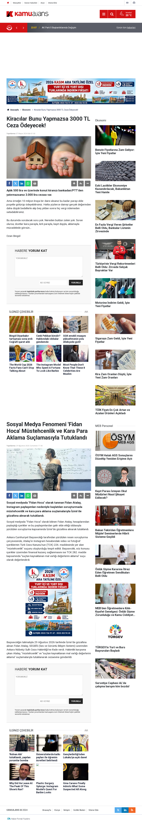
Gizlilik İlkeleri (79, 810)
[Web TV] (127, 2)
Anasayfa (14, 110)
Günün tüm (125, 27)
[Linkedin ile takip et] (125, 810)
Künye (57, 810)
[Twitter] (15, 183)
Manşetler (17, 3)
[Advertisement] (71, 53)
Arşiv (43, 3)
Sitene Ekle (52, 3)
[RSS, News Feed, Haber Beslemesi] (132, 810)
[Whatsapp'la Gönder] (28, 183)
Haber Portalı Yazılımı (20, 819)
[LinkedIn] (22, 183)
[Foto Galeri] (133, 2)
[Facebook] (9, 183)
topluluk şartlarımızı (36, 291)
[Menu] (103, 14)
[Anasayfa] (8, 3)
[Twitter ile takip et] (118, 810)
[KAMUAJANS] (27, 14)
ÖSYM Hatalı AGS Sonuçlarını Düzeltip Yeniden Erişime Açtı (70, 27)
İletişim (67, 810)
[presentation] (16, 27)
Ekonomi (26, 110)
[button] (74, 183)
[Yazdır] (35, 183)
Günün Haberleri (30, 3)
